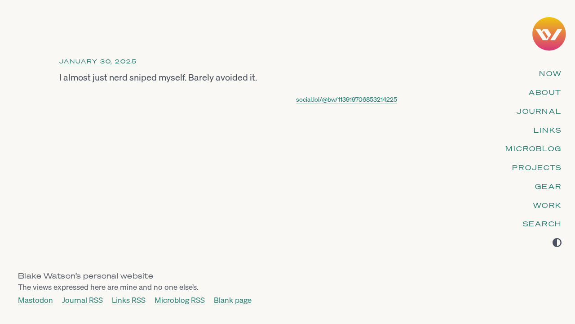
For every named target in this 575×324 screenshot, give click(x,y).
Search (542, 223)
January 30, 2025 (98, 61)
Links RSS (129, 300)
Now (550, 73)
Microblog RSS (180, 300)
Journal (539, 111)
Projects (537, 167)
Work (547, 205)
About (545, 92)
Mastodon (35, 300)
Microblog (533, 148)
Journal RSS (82, 300)
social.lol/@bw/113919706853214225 (346, 99)
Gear (548, 186)
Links (548, 130)
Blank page (233, 300)
